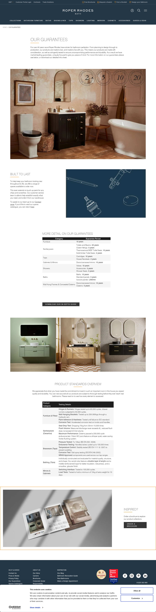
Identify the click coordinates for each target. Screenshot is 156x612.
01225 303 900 (142, 583)
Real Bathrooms (63, 578)
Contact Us (13, 573)
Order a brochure (132, 525)
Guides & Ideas (139, 20)
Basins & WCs (60, 20)
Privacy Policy (14, 578)
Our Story (36, 573)
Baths (48, 20)
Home (5, 27)
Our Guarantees (14, 27)
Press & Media (14, 576)
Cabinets (112, 20)
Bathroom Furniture (33, 20)
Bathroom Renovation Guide (67, 576)
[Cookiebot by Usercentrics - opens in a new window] (15, 607)
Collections (15, 20)
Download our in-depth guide (60, 304)
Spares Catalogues (15, 584)
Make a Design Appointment (67, 581)
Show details (35, 607)
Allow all (137, 591)
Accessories (124, 20)
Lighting (91, 20)
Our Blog (60, 573)
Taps (71, 20)
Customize (135, 598)
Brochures (36, 578)
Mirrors (101, 20)
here (32, 207)
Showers (80, 20)
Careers (36, 576)
